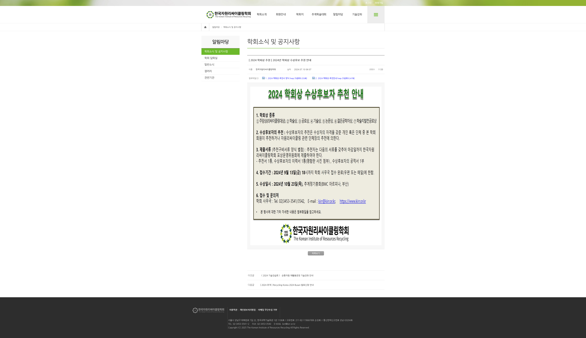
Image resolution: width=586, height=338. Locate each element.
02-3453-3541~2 (241, 324)
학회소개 (262, 14)
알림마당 (338, 14)
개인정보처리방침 (248, 310)
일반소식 (209, 64)
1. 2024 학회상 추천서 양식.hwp (286, 78)
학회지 (300, 14)
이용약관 (233, 310)
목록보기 (316, 253)
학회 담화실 (210, 58)
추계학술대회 (319, 14)
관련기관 (209, 77)
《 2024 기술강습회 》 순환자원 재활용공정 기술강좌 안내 (286, 275)
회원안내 (281, 14)
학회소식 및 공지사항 (216, 51)
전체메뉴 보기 (376, 14)
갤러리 (208, 71)
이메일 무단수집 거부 (267, 310)
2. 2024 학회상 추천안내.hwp (335, 78)
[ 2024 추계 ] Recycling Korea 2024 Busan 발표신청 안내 (287, 285)
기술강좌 (357, 14)
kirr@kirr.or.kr (288, 324)
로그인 (368, 3)
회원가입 (379, 3)
